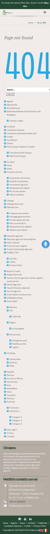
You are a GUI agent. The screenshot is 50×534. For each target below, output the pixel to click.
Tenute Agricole (14, 284)
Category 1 (17, 417)
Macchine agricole (15, 236)
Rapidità (10, 372)
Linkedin (30, 519)
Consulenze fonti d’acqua (20, 152)
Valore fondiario (16, 194)
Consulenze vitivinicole (19, 178)
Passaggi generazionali (19, 216)
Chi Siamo (11, 353)
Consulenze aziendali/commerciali (21, 133)
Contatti (10, 436)
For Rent (10, 162)
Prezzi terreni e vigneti (17, 246)
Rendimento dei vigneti (19, 188)
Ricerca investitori (17, 223)
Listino (12, 262)
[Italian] (45, 530)
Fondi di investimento (18, 181)
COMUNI (11, 126)
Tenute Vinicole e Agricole (18, 288)
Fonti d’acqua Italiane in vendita (21, 146)
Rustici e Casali (13, 271)
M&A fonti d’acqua (17, 156)
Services (10, 375)
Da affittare (12, 140)
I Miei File (16, 316)
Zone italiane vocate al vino (19, 294)
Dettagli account (19, 340)
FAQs (11, 366)
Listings (10, 200)
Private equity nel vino (19, 220)
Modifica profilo (19, 344)
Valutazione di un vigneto (20, 226)
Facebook (20, 519)
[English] (41, 530)
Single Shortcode (14, 274)
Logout (15, 347)
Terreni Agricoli (14, 291)
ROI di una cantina (17, 191)
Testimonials (15, 359)
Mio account (14, 334)
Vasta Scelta (12, 382)
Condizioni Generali (15, 130)
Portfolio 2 (14, 408)
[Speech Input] (25, 89)
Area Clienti (12, 301)
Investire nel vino (14, 172)
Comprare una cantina (19, 213)
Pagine (12, 322)
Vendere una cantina (18, 230)
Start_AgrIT (12, 430)
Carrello (13, 258)
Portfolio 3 (14, 411)
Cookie (10, 136)
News (9, 392)
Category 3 (17, 424)
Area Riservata (13, 108)
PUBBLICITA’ (13, 252)
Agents (10, 101)
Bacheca (13, 307)
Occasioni (11, 395)
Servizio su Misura (15, 378)
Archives (13, 362)
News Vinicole (13, 242)
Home (30, 22)
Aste (9, 385)
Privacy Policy (15, 265)
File (11, 310)
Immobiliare (12, 388)
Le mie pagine (18, 328)
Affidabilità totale (15, 298)
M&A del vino (13, 207)
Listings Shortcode (15, 204)
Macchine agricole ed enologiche (21, 239)
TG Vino (10, 433)
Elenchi (10, 143)
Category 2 (17, 420)
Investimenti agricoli (18, 184)
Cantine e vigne (16, 120)
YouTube (25, 519)
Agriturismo (12, 104)
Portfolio (11, 402)
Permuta (10, 398)
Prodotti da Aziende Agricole (19, 249)
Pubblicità (42, 523)
